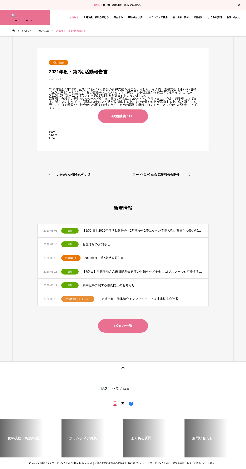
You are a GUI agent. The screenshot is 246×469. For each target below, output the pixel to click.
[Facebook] (131, 403)
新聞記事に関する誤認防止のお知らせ (108, 285)
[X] (123, 403)
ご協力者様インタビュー (78, 299)
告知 (70, 230)
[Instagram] (115, 403)
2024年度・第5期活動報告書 (104, 258)
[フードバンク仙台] (25, 17)
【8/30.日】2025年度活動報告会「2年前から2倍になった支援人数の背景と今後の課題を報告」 (142, 230)
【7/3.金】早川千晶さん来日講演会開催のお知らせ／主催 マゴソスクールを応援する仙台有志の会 (142, 271)
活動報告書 (58, 62)
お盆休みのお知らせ (96, 244)
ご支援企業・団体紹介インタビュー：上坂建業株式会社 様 (138, 298)
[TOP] (123, 367)
